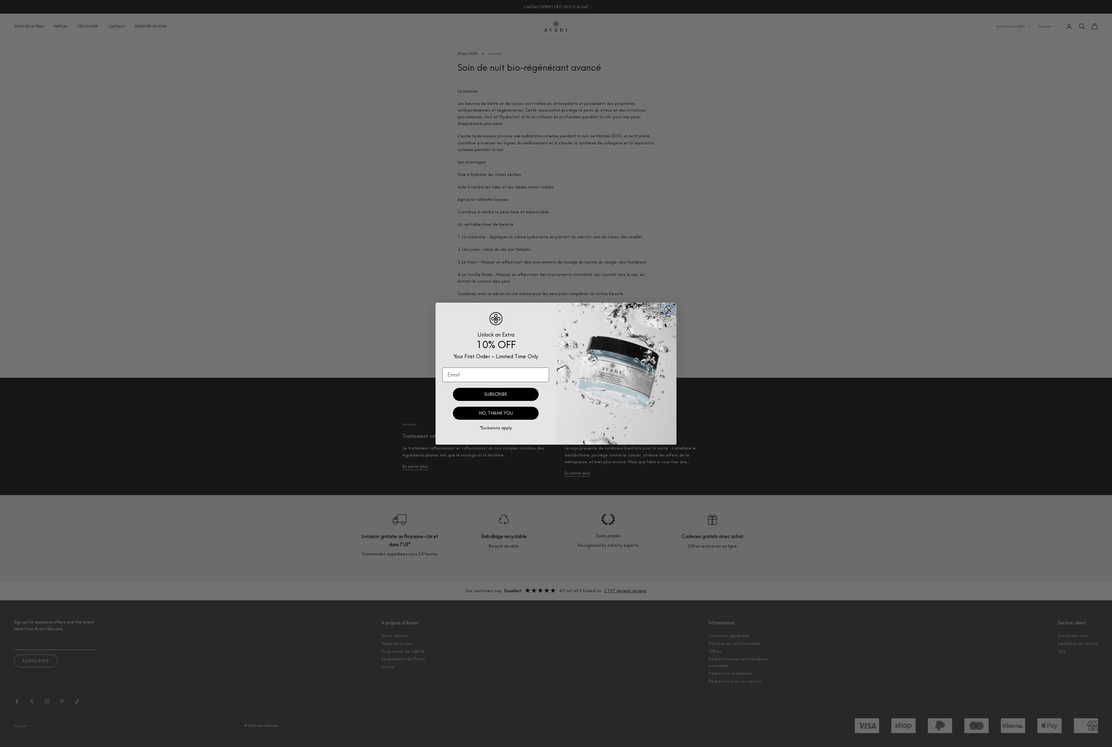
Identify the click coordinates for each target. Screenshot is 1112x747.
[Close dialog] (669, 310)
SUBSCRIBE (495, 394)
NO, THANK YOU (496, 413)
